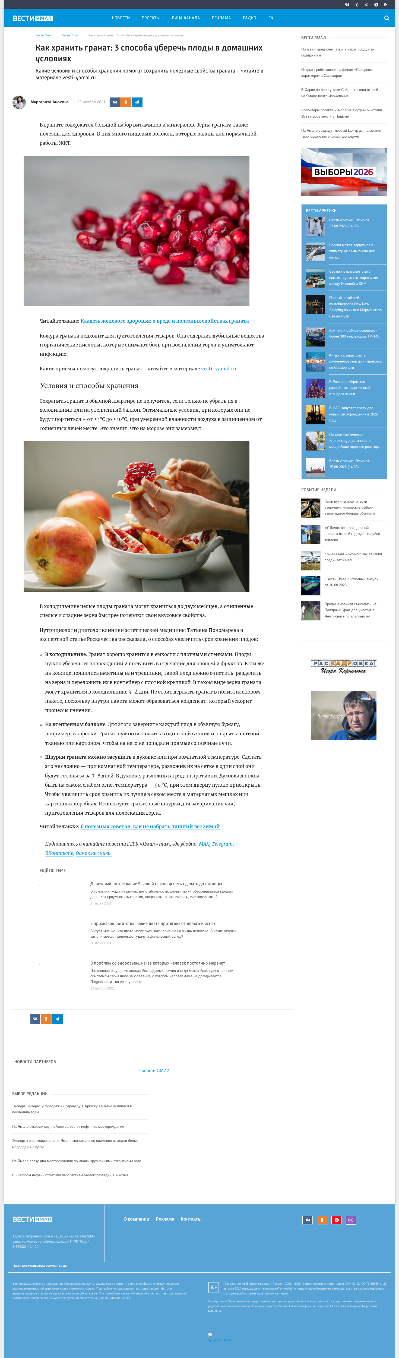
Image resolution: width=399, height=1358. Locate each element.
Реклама (221, 18)
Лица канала (186, 18)
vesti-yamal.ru (218, 369)
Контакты (191, 1219)
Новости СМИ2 (153, 1070)
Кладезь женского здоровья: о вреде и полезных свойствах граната (165, 321)
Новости (121, 18)
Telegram (222, 844)
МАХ (204, 844)
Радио (249, 18)
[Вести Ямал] (34, 19)
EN (270, 18)
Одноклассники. (94, 853)
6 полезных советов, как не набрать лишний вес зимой (150, 827)
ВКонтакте (59, 853)
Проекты (151, 18)
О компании (136, 1219)
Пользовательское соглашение (39, 1266)
